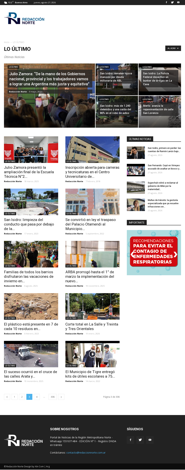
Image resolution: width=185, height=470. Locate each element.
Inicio (6, 42)
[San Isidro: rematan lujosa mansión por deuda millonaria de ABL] (117, 79)
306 (53, 396)
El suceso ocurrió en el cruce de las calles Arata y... (30, 374)
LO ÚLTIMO (13, 67)
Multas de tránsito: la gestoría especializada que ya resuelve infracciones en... (163, 203)
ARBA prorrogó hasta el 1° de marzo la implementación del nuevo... (89, 276)
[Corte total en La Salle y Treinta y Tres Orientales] (92, 306)
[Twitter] (172, 2)
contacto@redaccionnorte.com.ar (86, 452)
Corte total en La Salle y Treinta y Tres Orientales (91, 326)
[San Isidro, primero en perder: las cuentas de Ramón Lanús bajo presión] (136, 152)
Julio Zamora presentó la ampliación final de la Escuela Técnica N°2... (29, 172)
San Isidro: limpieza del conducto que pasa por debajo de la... (29, 224)
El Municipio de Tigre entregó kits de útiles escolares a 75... (90, 374)
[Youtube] (178, 2)
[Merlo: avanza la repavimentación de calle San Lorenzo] (160, 112)
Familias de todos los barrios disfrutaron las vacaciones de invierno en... (28, 276)
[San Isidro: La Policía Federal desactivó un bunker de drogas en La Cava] (160, 79)
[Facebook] (166, 2)
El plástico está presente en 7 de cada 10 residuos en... (31, 326)
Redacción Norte (18, 91)
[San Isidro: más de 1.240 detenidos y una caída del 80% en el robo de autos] (117, 112)
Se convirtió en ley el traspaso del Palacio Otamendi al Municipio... (90, 224)
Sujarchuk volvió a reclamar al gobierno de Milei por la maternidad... (163, 186)
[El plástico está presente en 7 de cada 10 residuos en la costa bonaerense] (31, 306)
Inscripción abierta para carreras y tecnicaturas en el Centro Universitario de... (92, 172)
